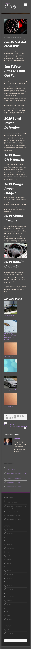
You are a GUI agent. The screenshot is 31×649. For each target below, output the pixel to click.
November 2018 (10, 540)
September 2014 (10, 596)
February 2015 (10, 581)
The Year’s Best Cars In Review (10, 316)
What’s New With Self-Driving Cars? (14, 486)
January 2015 (10, 585)
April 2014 (9, 615)
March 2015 (9, 578)
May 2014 (9, 611)
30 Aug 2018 (16, 37)
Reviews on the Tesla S (10, 373)
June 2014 (9, 608)
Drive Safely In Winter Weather (14, 478)
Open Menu (25, 4)
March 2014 (9, 619)
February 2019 (10, 529)
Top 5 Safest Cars (8, 406)
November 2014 (10, 593)
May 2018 (9, 563)
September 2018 (10, 548)
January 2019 (10, 533)
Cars (23, 37)
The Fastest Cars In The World (13, 482)
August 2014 (10, 600)
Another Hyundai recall (10, 390)
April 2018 (9, 567)
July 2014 (9, 604)
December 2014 (10, 589)
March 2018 (9, 570)
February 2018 (10, 574)
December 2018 (10, 537)
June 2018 (9, 559)
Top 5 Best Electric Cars (10, 356)
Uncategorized (10, 633)
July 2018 (9, 555)
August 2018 (10, 552)
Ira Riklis (8, 37)
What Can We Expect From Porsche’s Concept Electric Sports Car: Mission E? (10, 336)
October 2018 (10, 544)
